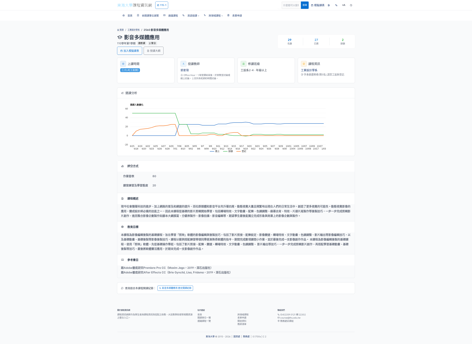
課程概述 (132, 198)
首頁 (121, 30)
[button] (190, 15)
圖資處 (236, 336)
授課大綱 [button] (155, 50)
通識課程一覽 (204, 321)
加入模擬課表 (131, 50)
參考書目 (132, 260)
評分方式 (132, 166)
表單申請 (241, 317)
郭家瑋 (185, 70)
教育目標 (132, 227)
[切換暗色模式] (351, 5)
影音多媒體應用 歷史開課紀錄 (176, 288)
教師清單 (241, 324)
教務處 (246, 336)
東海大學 (210, 336)
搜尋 (305, 5)
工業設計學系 (134, 30)
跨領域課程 (243, 314)
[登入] (329, 5)
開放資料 (241, 321)
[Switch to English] (336, 5)
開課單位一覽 (204, 317)
